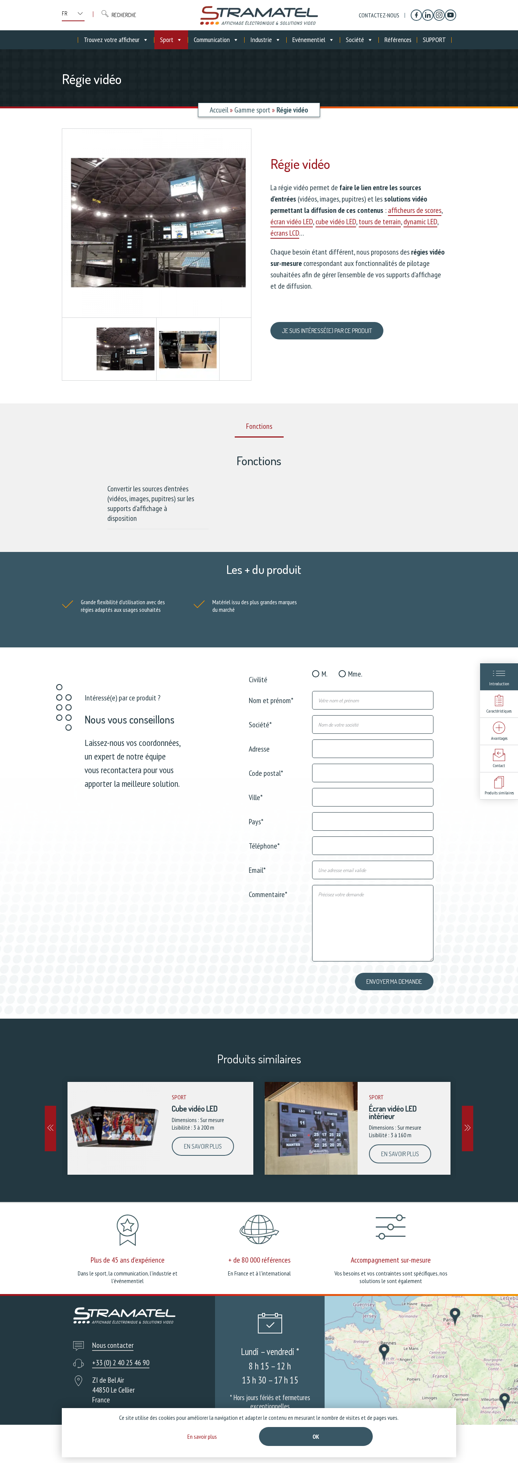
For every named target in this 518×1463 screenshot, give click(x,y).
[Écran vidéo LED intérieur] (311, 1128)
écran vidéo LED (291, 222)
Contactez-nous (379, 15)
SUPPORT (434, 39)
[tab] (259, 426)
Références (398, 39)
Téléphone (264, 845)
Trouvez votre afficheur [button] (112, 39)
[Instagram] (439, 15)
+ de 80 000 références (259, 1260)
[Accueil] (259, 15)
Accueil (219, 110)
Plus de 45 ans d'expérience (128, 1260)
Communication (212, 39)
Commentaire (268, 893)
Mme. (355, 674)
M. (324, 674)
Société (355, 39)
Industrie (261, 39)
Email (257, 869)
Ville (256, 796)
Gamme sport (252, 110)
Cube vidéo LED (195, 1108)
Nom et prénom (271, 700)
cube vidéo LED (336, 222)
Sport (166, 39)
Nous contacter (112, 1345)
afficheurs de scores (414, 210)
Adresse (259, 748)
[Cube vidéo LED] (113, 1128)
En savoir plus (203, 1146)
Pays (256, 821)
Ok (315, 1436)
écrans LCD (284, 233)
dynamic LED (420, 222)
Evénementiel (308, 39)
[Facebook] (416, 15)
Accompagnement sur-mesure (391, 1260)
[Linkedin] (427, 15)
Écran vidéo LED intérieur (393, 1112)
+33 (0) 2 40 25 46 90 (120, 1363)
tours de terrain (380, 222)
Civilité (258, 679)
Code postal (266, 772)
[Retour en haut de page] (498, 1443)
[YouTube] (450, 15)
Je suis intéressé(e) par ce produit (327, 330)
